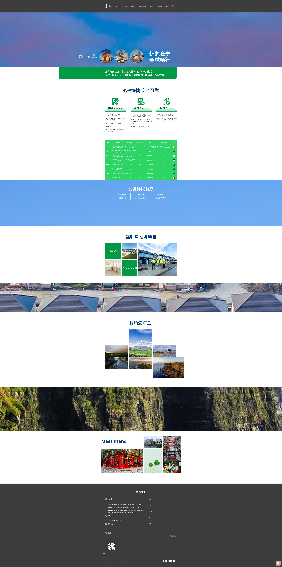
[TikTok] (163, 561)
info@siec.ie (111, 529)
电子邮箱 (151, 511)
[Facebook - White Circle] (169, 561)
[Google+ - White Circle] (174, 561)
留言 (150, 523)
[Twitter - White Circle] (171, 561)
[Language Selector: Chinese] (174, 6)
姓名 (150, 505)
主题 (150, 517)
